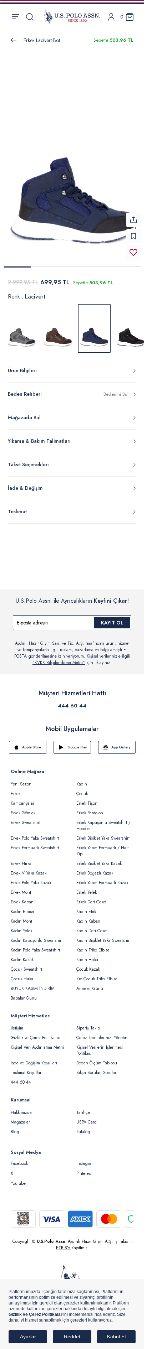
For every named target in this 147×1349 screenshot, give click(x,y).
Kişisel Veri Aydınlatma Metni (37, 1043)
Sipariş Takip (88, 1024)
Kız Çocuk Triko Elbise (96, 974)
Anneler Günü (89, 984)
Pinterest (84, 1169)
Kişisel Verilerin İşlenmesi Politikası (99, 1046)
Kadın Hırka (87, 955)
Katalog (83, 1127)
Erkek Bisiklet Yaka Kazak (99, 859)
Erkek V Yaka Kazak (28, 869)
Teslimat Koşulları (26, 1068)
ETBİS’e (63, 1243)
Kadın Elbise (22, 907)
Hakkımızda (21, 1108)
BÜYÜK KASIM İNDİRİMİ (33, 984)
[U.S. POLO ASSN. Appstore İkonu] (27, 743)
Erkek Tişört (86, 799)
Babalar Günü (24, 994)
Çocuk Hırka (22, 974)
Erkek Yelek (86, 888)
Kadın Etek (86, 907)
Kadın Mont (21, 917)
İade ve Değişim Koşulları (34, 1058)
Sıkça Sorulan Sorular (96, 1068)
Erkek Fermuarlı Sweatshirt (35, 843)
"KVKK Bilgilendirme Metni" (58, 658)
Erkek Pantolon (89, 808)
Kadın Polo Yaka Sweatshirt (35, 946)
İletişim (17, 1024)
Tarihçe (83, 1108)
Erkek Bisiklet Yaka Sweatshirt (103, 834)
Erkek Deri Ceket (91, 897)
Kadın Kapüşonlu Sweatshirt (36, 936)
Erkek (15, 789)
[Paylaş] (133, 215)
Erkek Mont (21, 888)
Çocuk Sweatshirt (26, 965)
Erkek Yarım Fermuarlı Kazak (102, 878)
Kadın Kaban (88, 917)
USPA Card (86, 1118)
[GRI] (21, 324)
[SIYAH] (130, 324)
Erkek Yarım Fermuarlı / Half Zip (102, 846)
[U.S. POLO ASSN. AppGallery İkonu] (117, 743)
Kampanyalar (22, 799)
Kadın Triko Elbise (93, 946)
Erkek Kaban (22, 897)
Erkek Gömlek (23, 808)
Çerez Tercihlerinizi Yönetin (101, 1033)
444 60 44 (72, 701)
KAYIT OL (112, 618)
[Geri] (13, 40)
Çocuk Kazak (88, 965)
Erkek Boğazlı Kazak (94, 869)
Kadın (81, 780)
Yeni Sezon (21, 780)
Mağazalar (20, 1118)
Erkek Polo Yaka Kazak (31, 878)
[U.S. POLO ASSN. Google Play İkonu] (72, 743)
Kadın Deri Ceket (91, 926)
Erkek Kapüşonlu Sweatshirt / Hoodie (103, 821)
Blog (15, 1127)
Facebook (19, 1159)
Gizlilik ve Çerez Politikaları (35, 1033)
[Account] (111, 17)
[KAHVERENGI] (57, 324)
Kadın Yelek (21, 926)
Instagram (85, 1159)
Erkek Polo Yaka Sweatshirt (35, 834)
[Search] (30, 17)
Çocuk (82, 789)
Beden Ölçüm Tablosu (96, 1058)
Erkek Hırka (21, 859)
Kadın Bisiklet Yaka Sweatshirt (103, 936)
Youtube (18, 1179)
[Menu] (15, 17)
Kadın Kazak (22, 955)
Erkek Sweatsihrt (25, 818)
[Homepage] (72, 17)
